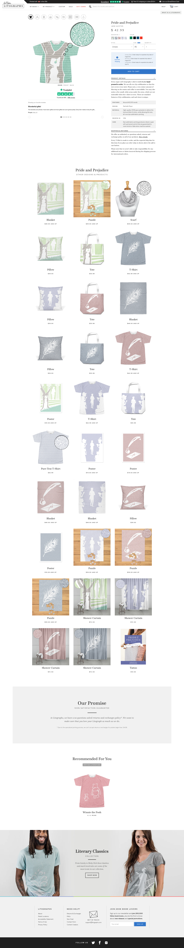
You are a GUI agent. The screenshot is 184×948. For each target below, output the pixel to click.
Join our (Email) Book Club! (170, 1)
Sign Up (140, 924)
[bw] (134, 37)
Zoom (60, 85)
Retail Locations (43, 916)
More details (143, 137)
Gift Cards (81, 6)
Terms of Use (42, 922)
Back (72, 85)
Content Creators (72, 925)
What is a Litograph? (171, 12)
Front (66, 85)
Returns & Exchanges (74, 913)
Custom (62, 6)
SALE (71, 6)
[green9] (131, 37)
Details (118, 78)
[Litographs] (13, 5)
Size (135, 42)
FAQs (68, 916)
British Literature (92, 765)
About (40, 913)
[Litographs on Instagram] (106, 943)
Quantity (148, 42)
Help (164, 6)
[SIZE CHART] (139, 42)
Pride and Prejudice (125, 23)
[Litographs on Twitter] (93, 943)
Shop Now (92, 875)
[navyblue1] (137, 37)
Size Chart (70, 919)
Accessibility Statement (45, 919)
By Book (33, 6)
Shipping (119, 131)
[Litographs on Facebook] (100, 943)
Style (113, 42)
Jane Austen (117, 26)
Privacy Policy (42, 925)
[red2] (141, 37)
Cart (174, 6)
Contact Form (71, 922)
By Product (48, 6)
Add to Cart (133, 71)
